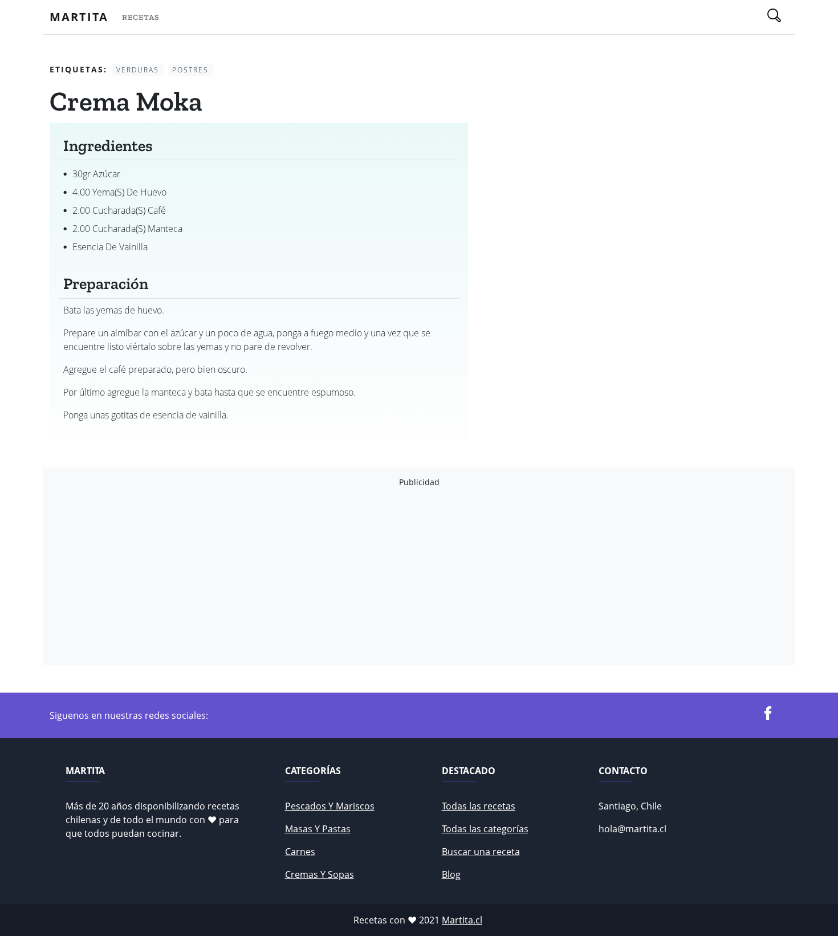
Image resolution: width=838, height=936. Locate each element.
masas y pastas (318, 829)
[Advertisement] (392, 576)
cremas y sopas (319, 874)
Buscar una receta (481, 851)
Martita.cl (462, 920)
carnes (300, 851)
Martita (79, 17)
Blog (451, 874)
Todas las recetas (478, 806)
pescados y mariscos (330, 806)
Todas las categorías (485, 829)
